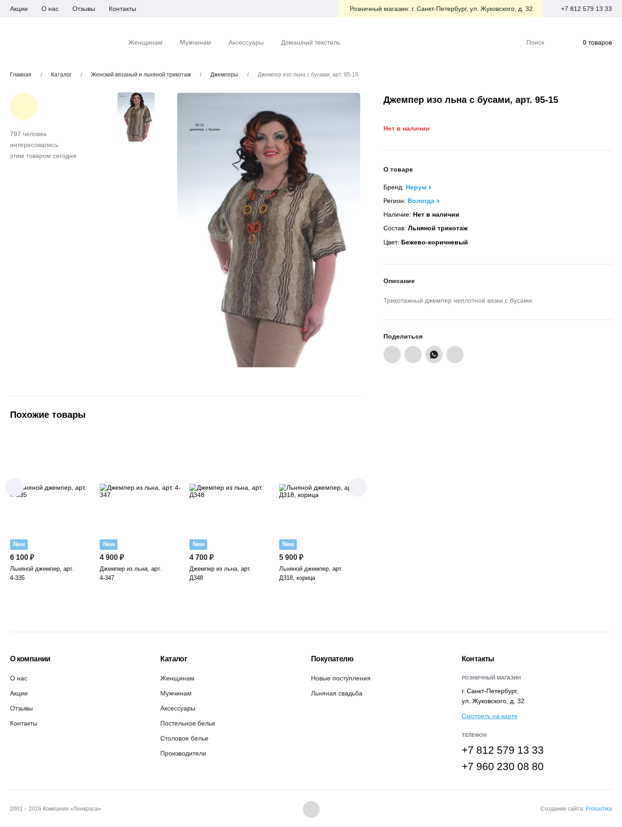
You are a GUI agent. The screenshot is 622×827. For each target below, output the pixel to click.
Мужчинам (176, 693)
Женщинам (177, 678)
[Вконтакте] (311, 809)
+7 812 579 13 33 (586, 8)
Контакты (122, 8)
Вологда (421, 200)
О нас (50, 8)
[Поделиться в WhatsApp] (434, 354)
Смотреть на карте (490, 716)
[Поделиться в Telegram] (455, 354)
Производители (183, 753)
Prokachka (599, 809)
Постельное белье (187, 723)
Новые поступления (341, 678)
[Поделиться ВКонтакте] (392, 354)
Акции (19, 8)
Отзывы (83, 8)
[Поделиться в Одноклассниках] (413, 354)
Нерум (416, 187)
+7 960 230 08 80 (503, 766)
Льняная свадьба (336, 693)
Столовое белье (184, 738)
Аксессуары (177, 708)
